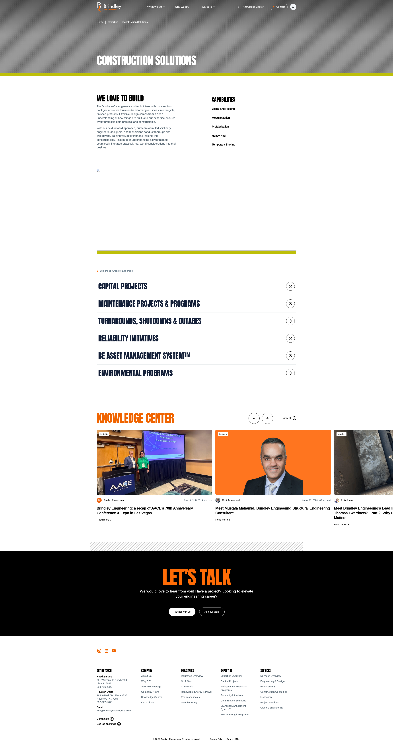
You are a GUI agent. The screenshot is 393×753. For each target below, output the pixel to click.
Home (100, 22)
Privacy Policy (216, 739)
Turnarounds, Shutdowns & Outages (149, 321)
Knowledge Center (253, 7)
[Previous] (254, 418)
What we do (154, 6)
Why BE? (146, 681)
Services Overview (270, 676)
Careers (207, 6)
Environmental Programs (135, 373)
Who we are (182, 6)
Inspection (266, 697)
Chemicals (187, 686)
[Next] (267, 418)
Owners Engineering (271, 707)
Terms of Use (233, 739)
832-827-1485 (104, 702)
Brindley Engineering (113, 500)
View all (287, 418)
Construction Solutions (233, 700)
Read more (103, 519)
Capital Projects (122, 286)
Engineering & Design (272, 681)
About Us (146, 676)
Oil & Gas (186, 681)
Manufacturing (189, 702)
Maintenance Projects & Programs (149, 303)
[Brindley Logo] (110, 7)
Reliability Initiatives (128, 338)
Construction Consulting (273, 692)
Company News (150, 692)
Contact (280, 7)
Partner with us (182, 611)
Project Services (269, 702)
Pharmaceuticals (190, 697)
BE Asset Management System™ (144, 355)
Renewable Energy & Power (196, 692)
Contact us (103, 718)
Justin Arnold (347, 500)
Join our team (212, 611)
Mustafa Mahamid (231, 500)
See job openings (106, 724)
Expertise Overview (231, 676)
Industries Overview (192, 676)
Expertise (113, 22)
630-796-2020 (104, 687)
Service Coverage (151, 686)
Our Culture (147, 702)
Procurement (267, 686)
